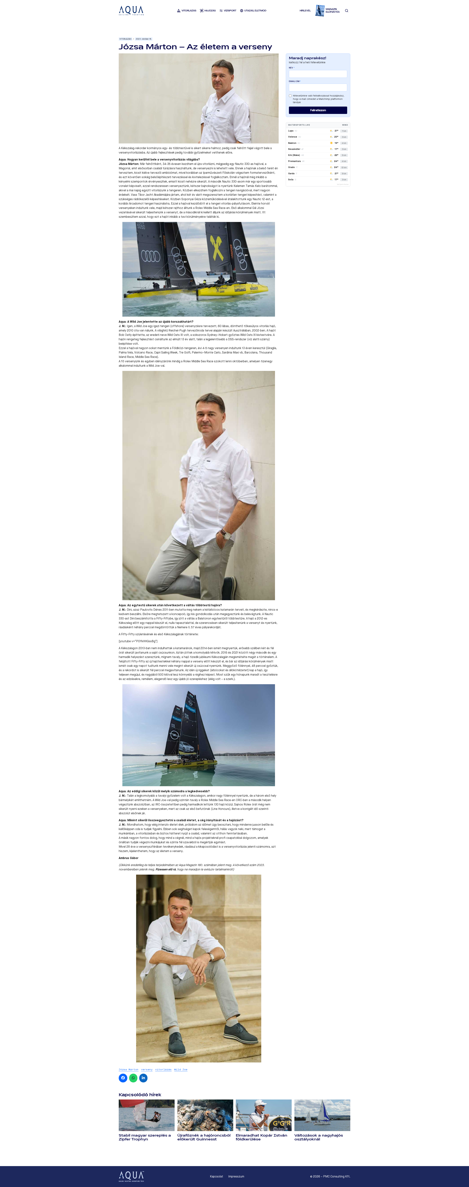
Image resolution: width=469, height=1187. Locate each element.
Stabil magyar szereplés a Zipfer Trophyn (145, 1137)
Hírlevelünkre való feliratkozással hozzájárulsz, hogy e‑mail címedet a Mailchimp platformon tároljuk (318, 99)
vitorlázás (163, 1069)
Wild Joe (180, 1069)
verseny (147, 1069)
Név (292, 68)
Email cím (295, 81)
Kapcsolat (216, 1176)
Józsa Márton (129, 1069)
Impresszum (236, 1176)
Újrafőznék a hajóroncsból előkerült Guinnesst (203, 1137)
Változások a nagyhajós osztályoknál (318, 1137)
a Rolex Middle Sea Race (197, 361)
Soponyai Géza (191, 199)
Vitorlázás (125, 39)
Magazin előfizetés (332, 10)
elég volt (215, 679)
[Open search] (346, 10)
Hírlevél (305, 10)
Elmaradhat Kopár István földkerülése (261, 1137)
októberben (240, 361)
